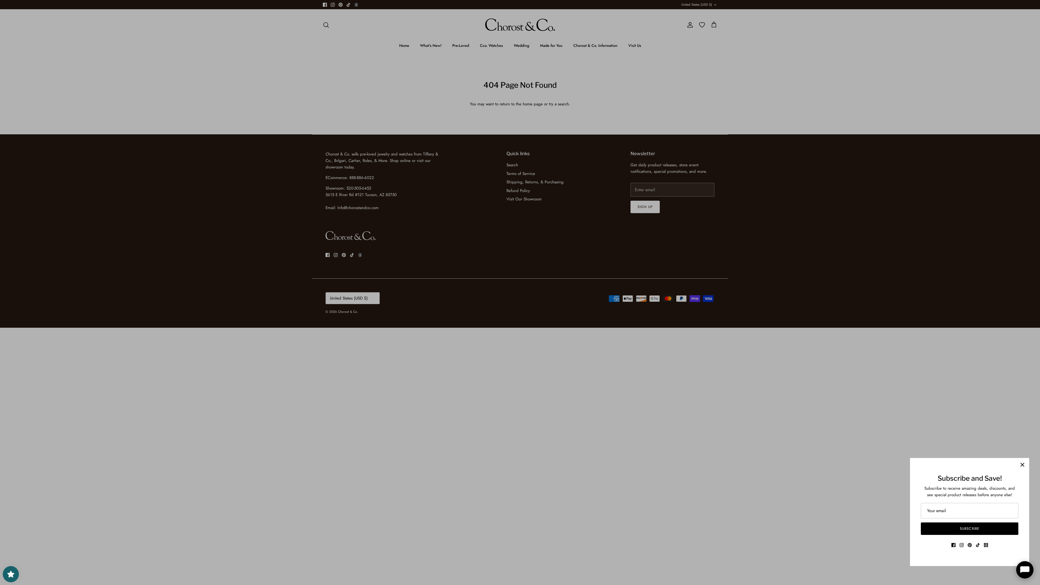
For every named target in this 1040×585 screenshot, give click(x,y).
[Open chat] (1025, 569)
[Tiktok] (978, 545)
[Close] (1022, 465)
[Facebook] (953, 545)
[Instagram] (962, 545)
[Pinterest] (970, 545)
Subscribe (969, 528)
